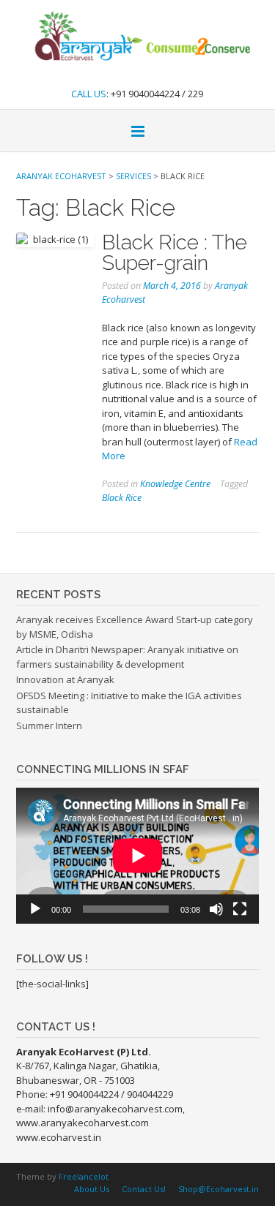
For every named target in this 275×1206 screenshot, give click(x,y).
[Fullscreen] (239, 909)
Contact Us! (144, 1189)
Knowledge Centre (175, 484)
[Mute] (216, 909)
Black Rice (122, 497)
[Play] (35, 909)
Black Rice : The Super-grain (174, 252)
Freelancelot (84, 1176)
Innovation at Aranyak (65, 679)
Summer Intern (49, 725)
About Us (91, 1189)
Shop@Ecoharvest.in (218, 1189)
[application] (137, 856)
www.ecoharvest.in (58, 1137)
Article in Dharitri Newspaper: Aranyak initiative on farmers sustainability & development (127, 657)
